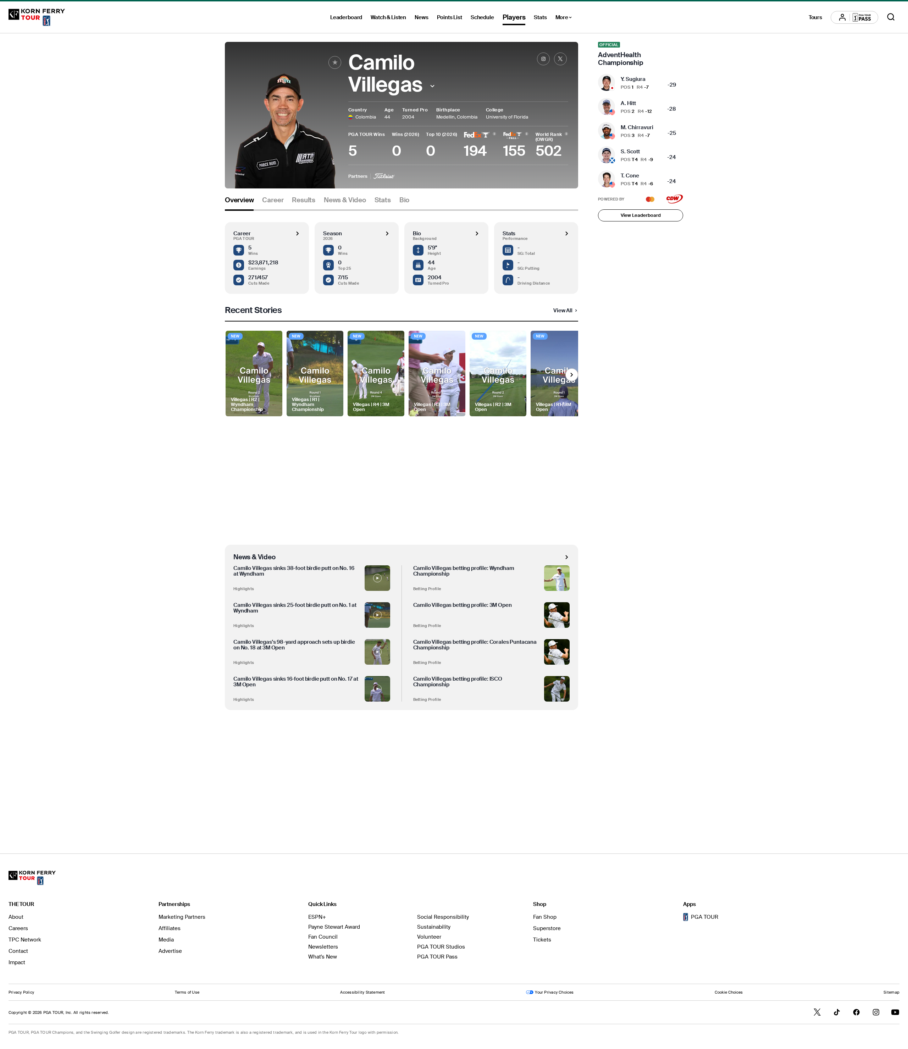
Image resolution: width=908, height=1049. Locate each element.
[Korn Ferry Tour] (37, 17)
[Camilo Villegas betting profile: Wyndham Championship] (557, 578)
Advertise (170, 951)
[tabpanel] (401, 517)
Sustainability (433, 926)
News (421, 17)
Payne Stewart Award (334, 926)
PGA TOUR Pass (437, 956)
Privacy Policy (21, 992)
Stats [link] (383, 200)
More (565, 18)
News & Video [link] (345, 200)
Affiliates (170, 928)
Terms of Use (187, 992)
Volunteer (429, 936)
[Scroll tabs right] (571, 374)
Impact (17, 962)
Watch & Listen (388, 17)
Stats (540, 17)
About (16, 917)
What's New (322, 956)
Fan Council (323, 936)
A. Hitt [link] (628, 103)
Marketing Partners (182, 917)
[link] (543, 59)
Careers (18, 928)
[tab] (239, 202)
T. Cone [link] (630, 175)
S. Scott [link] (630, 151)
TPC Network (25, 939)
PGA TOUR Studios (441, 946)
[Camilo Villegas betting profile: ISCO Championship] (557, 689)
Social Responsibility (443, 917)
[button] (432, 86)
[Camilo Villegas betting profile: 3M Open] (557, 615)
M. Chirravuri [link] (637, 127)
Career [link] (272, 200)
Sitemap (891, 992)
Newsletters (323, 946)
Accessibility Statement (362, 992)
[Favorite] (334, 62)
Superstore (547, 928)
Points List (449, 17)
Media (166, 939)
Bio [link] (404, 200)
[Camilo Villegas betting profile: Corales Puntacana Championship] (557, 652)
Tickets (542, 939)
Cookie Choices (729, 992)
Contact (18, 951)
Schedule (482, 17)
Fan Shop (545, 917)
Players (514, 17)
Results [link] (303, 200)
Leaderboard (346, 17)
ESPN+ (317, 917)
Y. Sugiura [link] (633, 79)
